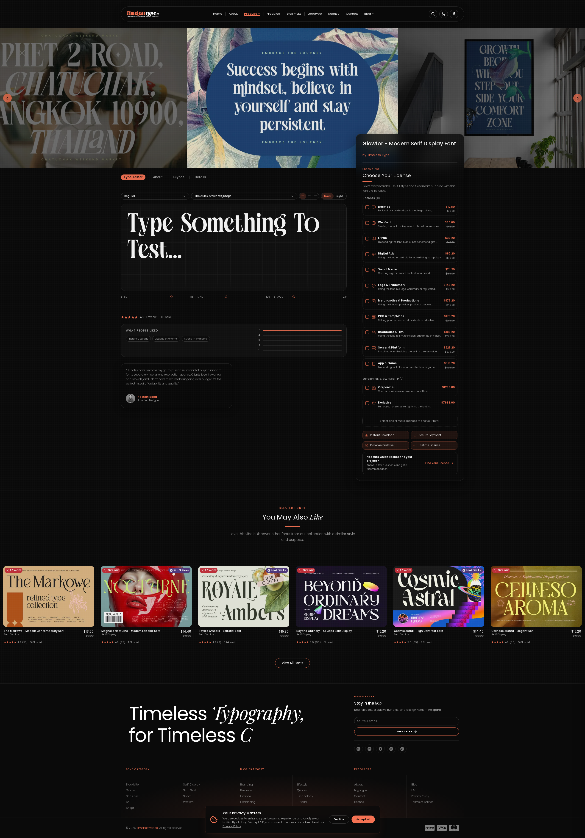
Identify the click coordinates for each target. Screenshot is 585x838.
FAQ (414, 790)
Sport (187, 796)
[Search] (433, 14)
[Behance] (358, 748)
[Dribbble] (369, 748)
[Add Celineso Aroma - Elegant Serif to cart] (478, 622)
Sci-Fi (130, 802)
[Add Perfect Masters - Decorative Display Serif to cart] (576, 622)
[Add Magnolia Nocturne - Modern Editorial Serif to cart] (88, 622)
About (358, 784)
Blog (414, 784)
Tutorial (302, 802)
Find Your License (437, 463)
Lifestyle (302, 784)
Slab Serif (189, 790)
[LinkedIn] (402, 748)
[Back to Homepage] (143, 14)
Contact (359, 796)
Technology (305, 796)
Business (246, 790)
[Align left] (303, 196)
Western (188, 802)
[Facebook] (380, 748)
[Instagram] (391, 748)
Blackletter (132, 784)
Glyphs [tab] (178, 177)
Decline (339, 819)
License (359, 802)
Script (130, 808)
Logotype (360, 790)
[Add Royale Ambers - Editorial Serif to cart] (186, 622)
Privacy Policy (420, 796)
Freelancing (248, 802)
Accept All (363, 819)
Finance (245, 796)
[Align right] (315, 196)
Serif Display (191, 784)
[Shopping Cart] (443, 14)
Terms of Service (422, 802)
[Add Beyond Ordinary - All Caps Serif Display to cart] (283, 622)
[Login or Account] (454, 14)
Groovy (131, 790)
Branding (246, 784)
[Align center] (309, 196)
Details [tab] (200, 177)
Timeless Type (378, 155)
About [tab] (158, 177)
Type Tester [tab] (133, 177)
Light (340, 196)
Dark (327, 196)
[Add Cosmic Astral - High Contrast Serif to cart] (381, 622)
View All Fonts (293, 663)
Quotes (302, 790)
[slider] (171, 297)
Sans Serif (132, 796)
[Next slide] (577, 98)
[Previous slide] (7, 98)
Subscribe (404, 731)
